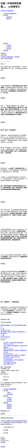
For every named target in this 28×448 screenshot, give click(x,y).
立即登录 (3, 372)
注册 (2, 55)
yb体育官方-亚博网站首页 (7, 10)
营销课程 (17, 56)
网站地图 (3, 446)
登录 (5, 55)
